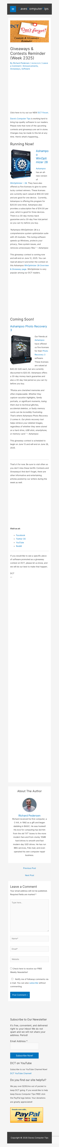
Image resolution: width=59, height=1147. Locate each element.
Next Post (29, 875)
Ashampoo (41, 168)
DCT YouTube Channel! (21, 1073)
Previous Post (29, 868)
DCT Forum (43, 112)
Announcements (30, 66)
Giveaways (15, 69)
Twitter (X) (21, 539)
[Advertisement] (29, 90)
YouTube (20, 542)
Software (25, 69)
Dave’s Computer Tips (20, 118)
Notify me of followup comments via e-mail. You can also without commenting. (29, 983)
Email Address (18, 1041)
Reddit (19, 546)
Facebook (20, 535)
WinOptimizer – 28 (18, 183)
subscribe (33, 983)
